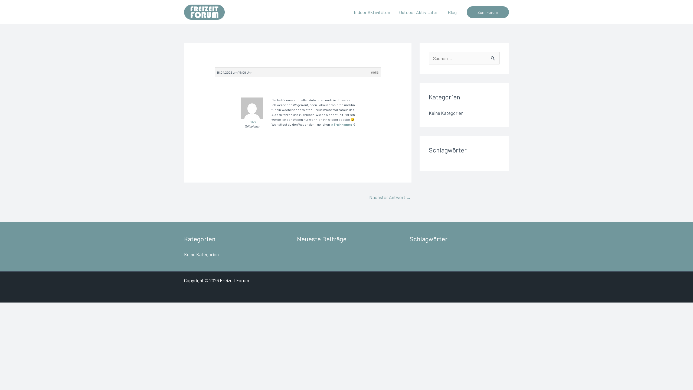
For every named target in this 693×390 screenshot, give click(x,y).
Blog (452, 12)
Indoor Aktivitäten (372, 12)
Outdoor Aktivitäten (419, 12)
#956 (375, 72)
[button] (488, 12)
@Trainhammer (342, 124)
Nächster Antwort (390, 197)
